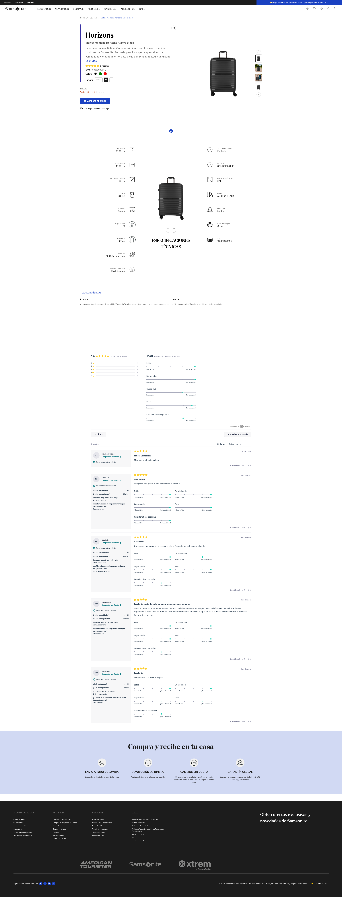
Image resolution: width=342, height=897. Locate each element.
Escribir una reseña (240, 435)
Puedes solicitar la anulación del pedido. (148, 777)
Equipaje (93, 18)
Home (82, 18)
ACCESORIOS (128, 9)
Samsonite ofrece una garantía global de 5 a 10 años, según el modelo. (240, 778)
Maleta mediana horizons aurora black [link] (117, 18)
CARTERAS (110, 9)
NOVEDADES (62, 9)
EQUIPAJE (78, 9)
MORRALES (94, 9)
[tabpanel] (171, 319)
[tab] (91, 293)
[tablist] (171, 293)
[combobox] (319, 883)
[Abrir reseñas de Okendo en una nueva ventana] (240, 426)
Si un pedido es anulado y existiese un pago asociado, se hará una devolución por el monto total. (194, 779)
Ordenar (221, 444)
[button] (97, 65)
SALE (142, 9)
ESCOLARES (44, 9)
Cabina (98, 80)
